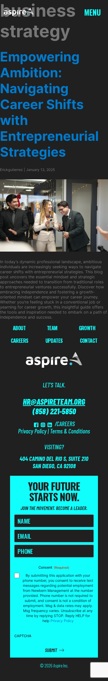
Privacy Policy (32, 431)
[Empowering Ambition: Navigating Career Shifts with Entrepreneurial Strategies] (54, 215)
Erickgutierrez (11, 169)
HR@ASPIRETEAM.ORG (54, 401)
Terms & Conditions (70, 431)
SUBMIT (51, 650)
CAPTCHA (22, 636)
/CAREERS (65, 423)
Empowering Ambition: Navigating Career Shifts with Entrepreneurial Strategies (49, 104)
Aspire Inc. (60, 666)
